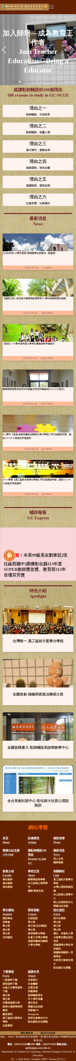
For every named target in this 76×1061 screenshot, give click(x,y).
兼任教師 (8, 883)
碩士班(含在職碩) (37, 925)
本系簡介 (33, 980)
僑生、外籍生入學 (63, 933)
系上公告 (58, 858)
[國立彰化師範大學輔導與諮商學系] (36, 7)
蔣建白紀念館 (60, 906)
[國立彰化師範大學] (11, 7)
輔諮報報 (58, 862)
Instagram (33, 1014)
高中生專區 (59, 918)
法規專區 (8, 1025)
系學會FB (33, 1010)
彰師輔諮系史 (35, 995)
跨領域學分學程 (36, 933)
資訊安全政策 (47, 1033)
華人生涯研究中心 (63, 902)
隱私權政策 (27, 1033)
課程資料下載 (10, 984)
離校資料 (8, 1014)
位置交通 (33, 987)
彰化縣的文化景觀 (38, 1021)
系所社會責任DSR (38, 1018)
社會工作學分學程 (38, 937)
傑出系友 (33, 1002)
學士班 (6, 925)
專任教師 (8, 879)
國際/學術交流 (35, 890)
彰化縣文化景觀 (62, 967)
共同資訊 (8, 937)
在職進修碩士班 (11, 1002)
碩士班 (6, 929)
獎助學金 (8, 918)
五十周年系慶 (35, 999)
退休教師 (8, 887)
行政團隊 (33, 984)
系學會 (6, 922)
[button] (14, 81)
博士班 (6, 933)
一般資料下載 (10, 980)
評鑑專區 (33, 991)
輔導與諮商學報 (36, 879)
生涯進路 (33, 918)
